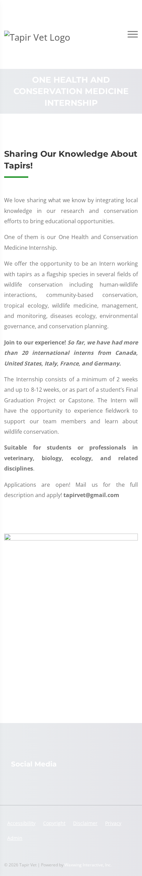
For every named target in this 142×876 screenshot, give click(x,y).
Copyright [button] (54, 823)
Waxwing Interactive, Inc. (88, 865)
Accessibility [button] (21, 823)
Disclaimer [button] (85, 823)
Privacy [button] (113, 823)
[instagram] (14, 781)
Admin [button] (14, 838)
